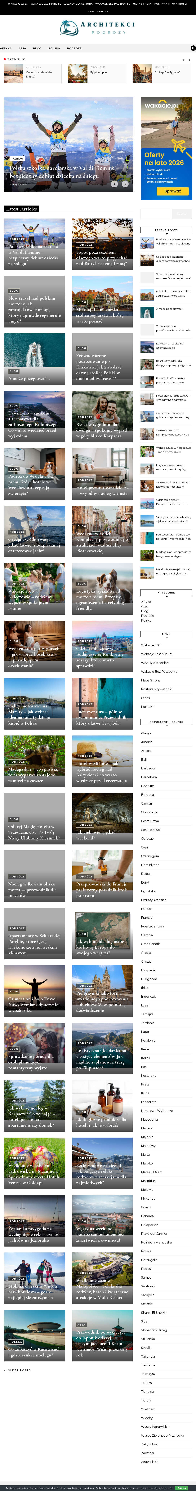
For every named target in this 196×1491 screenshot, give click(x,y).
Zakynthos (149, 1444)
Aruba (146, 751)
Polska (54, 48)
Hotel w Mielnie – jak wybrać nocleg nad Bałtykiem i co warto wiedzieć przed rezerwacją (101, 771)
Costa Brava (150, 821)
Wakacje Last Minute (46, 3)
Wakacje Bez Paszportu (112, 3)
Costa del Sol (151, 830)
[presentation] (183, 59)
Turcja (146, 1400)
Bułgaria (147, 795)
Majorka (147, 1137)
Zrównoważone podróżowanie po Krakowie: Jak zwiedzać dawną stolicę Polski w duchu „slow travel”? (99, 367)
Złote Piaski (149, 1462)
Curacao (147, 838)
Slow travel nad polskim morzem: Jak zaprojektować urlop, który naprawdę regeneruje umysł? (34, 309)
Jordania (147, 1023)
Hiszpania (148, 970)
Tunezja (147, 1391)
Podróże (74, 48)
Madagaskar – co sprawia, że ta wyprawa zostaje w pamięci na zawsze (33, 774)
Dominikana (150, 865)
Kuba (145, 1093)
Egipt (145, 882)
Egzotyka (148, 891)
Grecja (146, 953)
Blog (37, 48)
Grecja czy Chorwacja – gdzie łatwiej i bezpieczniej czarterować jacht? (34, 545)
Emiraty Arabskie (153, 900)
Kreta (145, 1084)
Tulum (146, 1383)
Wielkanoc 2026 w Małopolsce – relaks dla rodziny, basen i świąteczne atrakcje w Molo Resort (102, 1288)
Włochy (147, 1418)
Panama (147, 1216)
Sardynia (147, 1295)
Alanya (146, 733)
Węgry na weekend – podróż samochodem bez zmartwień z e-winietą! (100, 1234)
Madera (147, 1128)
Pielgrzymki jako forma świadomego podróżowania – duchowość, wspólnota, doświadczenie (102, 1001)
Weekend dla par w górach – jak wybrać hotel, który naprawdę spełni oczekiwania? (34, 657)
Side (144, 1321)
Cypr (144, 847)
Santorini (148, 1286)
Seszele (147, 1304)
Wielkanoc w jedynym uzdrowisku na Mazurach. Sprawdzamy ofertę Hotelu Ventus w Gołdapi (34, 1174)
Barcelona (149, 777)
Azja (22, 48)
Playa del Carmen (154, 1233)
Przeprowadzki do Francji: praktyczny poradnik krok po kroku (101, 889)
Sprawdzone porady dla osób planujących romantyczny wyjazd (31, 1062)
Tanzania (148, 1365)
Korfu (145, 1058)
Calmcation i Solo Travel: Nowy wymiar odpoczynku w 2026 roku (34, 1004)
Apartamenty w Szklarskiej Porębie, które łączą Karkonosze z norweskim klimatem (34, 944)
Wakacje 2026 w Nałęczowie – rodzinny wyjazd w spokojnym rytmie (30, 599)
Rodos (146, 1269)
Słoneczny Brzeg (154, 1330)
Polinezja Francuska (156, 1242)
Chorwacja (149, 812)
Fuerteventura (152, 926)
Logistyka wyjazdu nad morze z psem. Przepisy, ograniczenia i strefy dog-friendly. (101, 599)
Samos (146, 1277)
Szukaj (182, 213)
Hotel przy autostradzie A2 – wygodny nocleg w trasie (102, 490)
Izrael (145, 1005)
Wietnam (148, 1409)
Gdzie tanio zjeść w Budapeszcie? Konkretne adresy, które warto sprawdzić (100, 657)
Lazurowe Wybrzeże (157, 1111)
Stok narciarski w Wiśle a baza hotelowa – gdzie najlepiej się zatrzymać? (32, 1291)
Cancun (147, 803)
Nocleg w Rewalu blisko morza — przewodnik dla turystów (32, 889)
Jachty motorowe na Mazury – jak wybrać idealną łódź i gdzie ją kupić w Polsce (29, 714)
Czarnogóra (150, 856)
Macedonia (149, 1119)
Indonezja (148, 996)
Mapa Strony (142, 3)
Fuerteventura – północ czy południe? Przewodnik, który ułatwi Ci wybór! (102, 717)
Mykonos (148, 1198)
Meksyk (147, 1190)
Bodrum (147, 786)
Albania (146, 742)
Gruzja (146, 961)
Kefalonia (148, 1040)
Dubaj (145, 874)
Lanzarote (149, 1102)
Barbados (148, 768)
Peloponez (149, 1225)
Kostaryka (148, 1075)
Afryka (5, 48)
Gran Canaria (151, 944)
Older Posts (19, 1370)
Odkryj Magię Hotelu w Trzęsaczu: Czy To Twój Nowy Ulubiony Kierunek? (34, 832)
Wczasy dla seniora (78, 3)
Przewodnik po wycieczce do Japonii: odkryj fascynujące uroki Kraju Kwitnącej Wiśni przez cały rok (102, 1343)
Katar (145, 1032)
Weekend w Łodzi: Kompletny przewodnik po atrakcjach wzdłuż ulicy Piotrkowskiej (102, 542)
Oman (146, 1207)
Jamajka (147, 1014)
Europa (147, 909)
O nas (91, 11)
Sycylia (146, 1348)
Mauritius (148, 1181)
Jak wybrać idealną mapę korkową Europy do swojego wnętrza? (100, 947)
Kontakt (103, 11)
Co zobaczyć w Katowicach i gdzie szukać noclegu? (34, 1352)
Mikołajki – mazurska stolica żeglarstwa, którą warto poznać (100, 315)
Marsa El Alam (152, 1172)
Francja (146, 917)
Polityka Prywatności (170, 3)
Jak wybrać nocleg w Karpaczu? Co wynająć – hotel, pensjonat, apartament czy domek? (31, 1116)
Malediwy (148, 1146)
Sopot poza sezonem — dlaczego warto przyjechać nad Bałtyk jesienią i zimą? (101, 257)
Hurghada (149, 979)
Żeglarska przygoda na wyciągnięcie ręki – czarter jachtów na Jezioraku (34, 1234)
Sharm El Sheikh (153, 1312)
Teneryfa (148, 1374)
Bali (144, 759)
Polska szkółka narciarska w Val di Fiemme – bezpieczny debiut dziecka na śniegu (33, 255)
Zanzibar (147, 1453)
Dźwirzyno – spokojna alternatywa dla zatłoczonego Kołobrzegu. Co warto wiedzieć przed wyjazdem (33, 424)
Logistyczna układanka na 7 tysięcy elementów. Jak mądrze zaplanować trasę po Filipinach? (101, 1059)
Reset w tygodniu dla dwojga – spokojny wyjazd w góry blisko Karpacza (101, 430)
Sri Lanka (148, 1339)
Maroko (147, 1163)
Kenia (145, 1049)
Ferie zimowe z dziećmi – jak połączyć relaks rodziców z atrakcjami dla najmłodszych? (101, 1174)
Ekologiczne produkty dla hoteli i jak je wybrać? (101, 1122)
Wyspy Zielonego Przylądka (162, 1435)
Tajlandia (148, 1356)
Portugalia (149, 1260)
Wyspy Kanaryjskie (155, 1427)
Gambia (147, 935)
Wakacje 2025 (18, 3)
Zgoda (181, 1488)
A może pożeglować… (29, 378)
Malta (145, 1154)
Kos (143, 1067)
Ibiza (144, 988)
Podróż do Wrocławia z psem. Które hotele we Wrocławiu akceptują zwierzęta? (30, 484)
